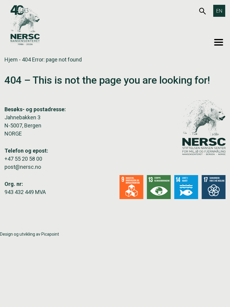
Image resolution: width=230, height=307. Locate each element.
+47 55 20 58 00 (23, 159)
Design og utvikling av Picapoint (29, 234)
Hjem (11, 59)
